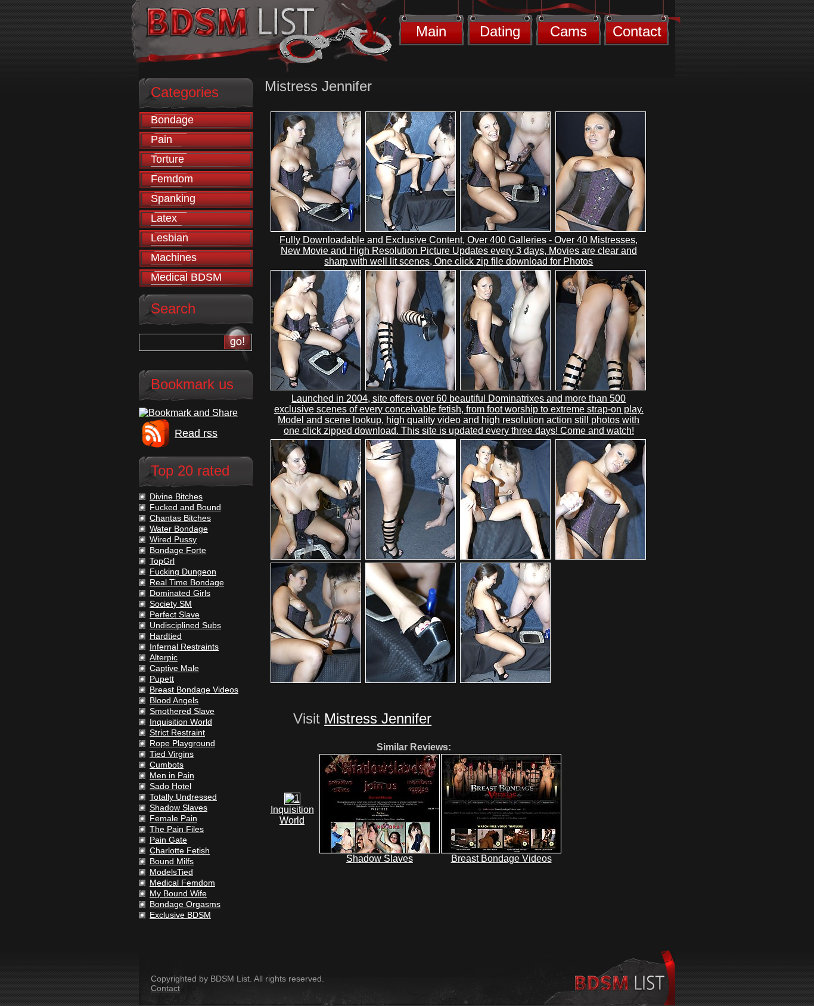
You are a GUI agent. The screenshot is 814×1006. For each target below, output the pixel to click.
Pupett (162, 679)
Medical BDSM (186, 277)
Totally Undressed (183, 797)
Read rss (196, 433)
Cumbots (167, 764)
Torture (167, 159)
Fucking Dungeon (183, 571)
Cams (568, 31)
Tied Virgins (172, 754)
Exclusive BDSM (180, 915)
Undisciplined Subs (185, 625)
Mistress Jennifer (377, 718)
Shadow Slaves (379, 858)
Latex (164, 218)
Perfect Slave (175, 614)
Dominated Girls (180, 593)
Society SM (171, 603)
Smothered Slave (182, 711)
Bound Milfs (172, 861)
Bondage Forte (178, 550)
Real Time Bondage (187, 582)
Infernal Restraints (184, 646)
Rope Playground (182, 743)
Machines (174, 257)
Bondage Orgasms (185, 904)
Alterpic (164, 657)
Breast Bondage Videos (501, 858)
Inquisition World (292, 815)
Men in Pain (172, 775)
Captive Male (174, 668)
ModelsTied (171, 872)
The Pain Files (177, 829)
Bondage (172, 120)
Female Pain (173, 818)
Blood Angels (174, 700)
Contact (637, 31)
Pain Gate (168, 839)
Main (431, 31)
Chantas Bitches (180, 518)
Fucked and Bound (185, 507)
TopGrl (162, 561)
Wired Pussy (173, 539)
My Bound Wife (178, 893)
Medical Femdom (182, 882)
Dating (500, 31)
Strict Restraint (177, 732)
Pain (161, 139)
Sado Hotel (170, 786)
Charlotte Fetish (180, 850)
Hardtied (166, 636)
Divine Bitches (176, 496)
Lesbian (169, 238)
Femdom (172, 179)
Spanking (173, 198)
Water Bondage (179, 528)
